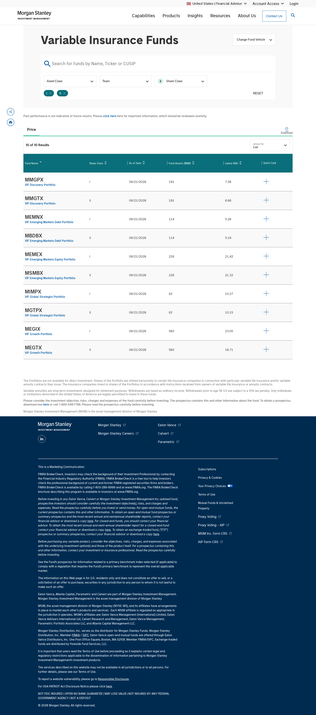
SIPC (85, 635)
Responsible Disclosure (113, 679)
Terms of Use (206, 494)
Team (106, 81)
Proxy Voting (207, 517)
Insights (195, 15)
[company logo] (34, 15)
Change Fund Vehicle (252, 39)
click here (109, 116)
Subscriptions (207, 469)
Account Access (266, 3)
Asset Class (54, 81)
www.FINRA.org (127, 491)
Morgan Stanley (109, 425)
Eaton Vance (167, 425)
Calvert (163, 433)
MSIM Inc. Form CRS (212, 534)
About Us (247, 15)
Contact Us (274, 16)
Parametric (166, 442)
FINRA (76, 635)
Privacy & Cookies (210, 477)
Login (294, 3)
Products (171, 15)
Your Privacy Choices (212, 486)
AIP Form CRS (208, 542)
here (46, 404)
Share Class (171, 81)
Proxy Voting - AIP (211, 525)
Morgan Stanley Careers (116, 433)
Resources (220, 15)
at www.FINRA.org (134, 487)
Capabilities (143, 15)
